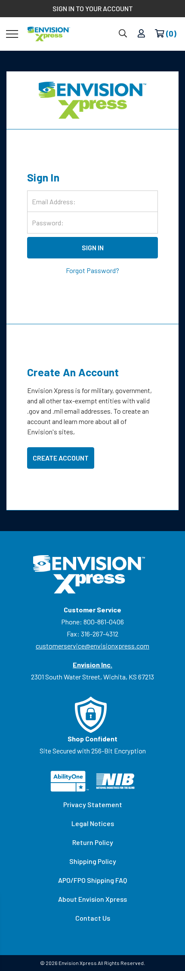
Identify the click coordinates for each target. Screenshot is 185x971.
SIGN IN (93, 247)
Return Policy (92, 842)
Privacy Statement (92, 804)
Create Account (61, 458)
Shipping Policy (92, 861)
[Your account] (141, 34)
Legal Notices (92, 823)
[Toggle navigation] (12, 33)
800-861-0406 (103, 622)
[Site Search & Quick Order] (123, 34)
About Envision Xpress (92, 899)
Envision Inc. (92, 665)
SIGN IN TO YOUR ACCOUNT (92, 8)
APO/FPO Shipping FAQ (92, 880)
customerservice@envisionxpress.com (92, 646)
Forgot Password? (92, 270)
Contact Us (92, 918)
